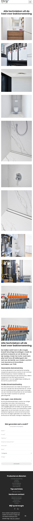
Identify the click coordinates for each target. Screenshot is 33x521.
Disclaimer (16, 500)
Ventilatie (16, 482)
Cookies (16, 503)
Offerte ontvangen (16, 498)
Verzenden (16, 463)
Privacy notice (16, 501)
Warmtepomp (16, 486)
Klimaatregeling (16, 483)
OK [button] (25, 516)
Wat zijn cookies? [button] (15, 518)
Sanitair (16, 480)
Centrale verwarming (16, 478)
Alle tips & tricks (16, 491)
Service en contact (16, 497)
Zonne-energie (17, 485)
